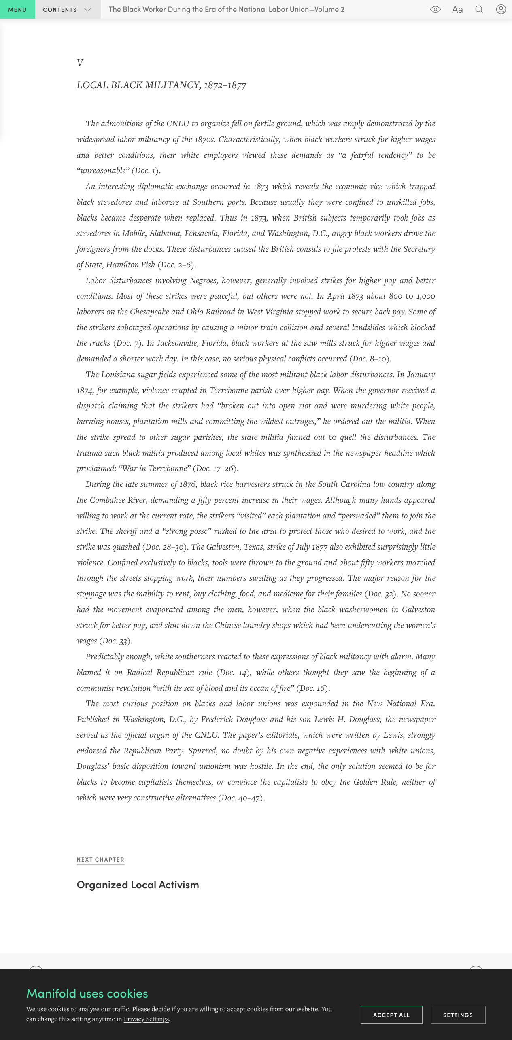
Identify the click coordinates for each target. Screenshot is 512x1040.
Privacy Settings (146, 1019)
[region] (256, 429)
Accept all (391, 1014)
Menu (17, 9)
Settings (458, 1014)
